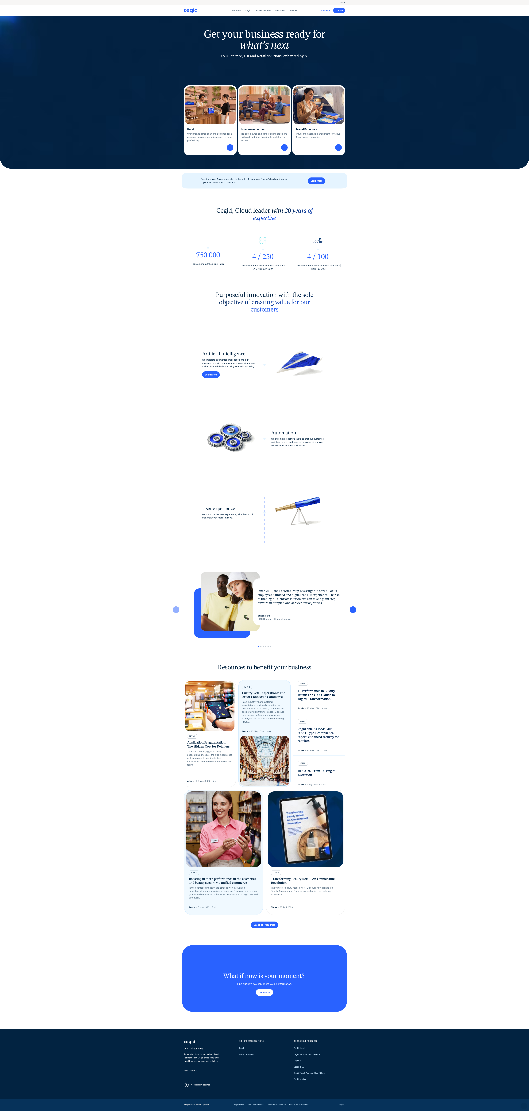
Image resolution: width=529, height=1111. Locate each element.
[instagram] (198, 1075)
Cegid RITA (299, 1067)
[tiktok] (205, 1075)
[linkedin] (185, 1075)
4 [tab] (265, 646)
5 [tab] (268, 646)
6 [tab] (270, 646)
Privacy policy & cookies (298, 1105)
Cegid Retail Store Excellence (307, 1054)
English (342, 2)
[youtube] (191, 1075)
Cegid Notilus (300, 1079)
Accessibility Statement (277, 1105)
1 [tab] (258, 646)
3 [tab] (263, 646)
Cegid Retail (299, 1048)
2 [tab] (260, 646)
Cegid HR (298, 1060)
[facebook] (211, 1075)
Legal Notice (239, 1105)
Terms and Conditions (255, 1105)
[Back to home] (207, 10)
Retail (241, 1048)
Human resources (246, 1054)
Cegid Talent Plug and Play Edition (309, 1073)
